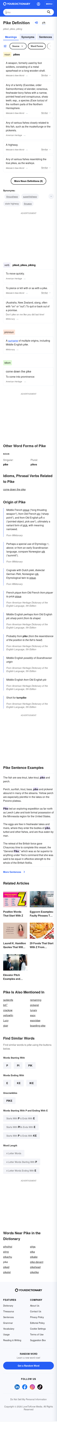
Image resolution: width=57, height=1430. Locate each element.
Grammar (8, 1322)
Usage (6, 1334)
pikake (34, 1257)
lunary (33, 1010)
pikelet (7, 1272)
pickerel (34, 1005)
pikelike (34, 1272)
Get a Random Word (28, 1365)
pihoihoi (7, 1246)
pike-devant (36, 1262)
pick (25, 525)
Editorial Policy (37, 1322)
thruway (28, 203)
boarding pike (37, 1025)
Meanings (11, 37)
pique (26, 510)
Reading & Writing (12, 1340)
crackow (8, 1010)
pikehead (35, 1267)
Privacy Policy (37, 1317)
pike (9, 1100)
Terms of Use (37, 1334)
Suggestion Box (38, 1340)
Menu (49, 3)
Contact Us (35, 1311)
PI (18, 1065)
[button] (38, 3)
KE (19, 1083)
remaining (35, 1000)
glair (5, 1025)
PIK (30, 1065)
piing (6, 1252)
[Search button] (49, 12)
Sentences (45, 37)
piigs (32, 1246)
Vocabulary (8, 1328)
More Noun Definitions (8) (28, 181)
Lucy (6, 1020)
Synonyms (27, 37)
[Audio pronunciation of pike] (36, 22)
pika (32, 1252)
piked (6, 1267)
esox (32, 1015)
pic (38, 514)
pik (43, 551)
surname (13, 340)
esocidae (35, 1020)
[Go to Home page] (16, 4)
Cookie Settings (38, 1328)
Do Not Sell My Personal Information (28, 1399)
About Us (34, 1305)
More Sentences (12, 872)
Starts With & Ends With (20, 1118)
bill (5, 1005)
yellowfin (8, 1015)
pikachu (7, 1257)
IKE (31, 1083)
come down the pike (14, 489)
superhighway (30, 196)
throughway (12, 196)
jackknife (8, 1000)
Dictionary (8, 1305)
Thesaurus (8, 1311)
